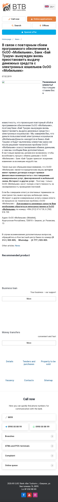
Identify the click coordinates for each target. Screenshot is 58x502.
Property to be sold (48, 362)
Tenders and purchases (29, 362)
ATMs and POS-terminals (17, 446)
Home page (6, 39)
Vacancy (9, 380)
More (29, 299)
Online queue (11, 465)
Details (9, 361)
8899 (36, 486)
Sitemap (48, 380)
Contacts (29, 380)
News (17, 39)
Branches (9, 436)
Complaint (10, 455)
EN (51, 7)
